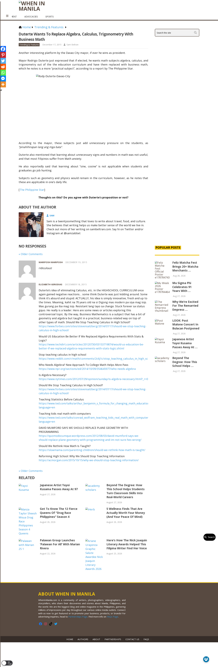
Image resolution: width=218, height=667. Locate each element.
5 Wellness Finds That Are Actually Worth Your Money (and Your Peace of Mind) (125, 513)
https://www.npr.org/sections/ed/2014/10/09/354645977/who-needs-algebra (87, 369)
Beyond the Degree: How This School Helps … (184, 362)
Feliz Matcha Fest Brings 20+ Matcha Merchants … (185, 266)
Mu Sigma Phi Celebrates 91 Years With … (182, 287)
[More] (3, 84)
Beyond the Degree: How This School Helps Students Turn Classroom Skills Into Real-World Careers (125, 491)
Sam (52, 215)
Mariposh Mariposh (51, 262)
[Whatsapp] (3, 73)
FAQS (146, 639)
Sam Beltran (72, 44)
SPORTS (49, 16)
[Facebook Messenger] (3, 78)
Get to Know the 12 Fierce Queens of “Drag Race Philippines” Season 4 (58, 513)
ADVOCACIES (31, 16)
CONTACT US (132, 639)
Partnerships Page (77, 616)
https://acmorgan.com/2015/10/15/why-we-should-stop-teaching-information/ (89, 460)
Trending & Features (29, 44)
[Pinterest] (3, 55)
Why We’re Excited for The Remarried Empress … (185, 306)
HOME (70, 639)
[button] (7, 663)
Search (211, 537)
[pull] (7, 16)
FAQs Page (112, 616)
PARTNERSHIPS (112, 639)
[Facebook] (3, 49)
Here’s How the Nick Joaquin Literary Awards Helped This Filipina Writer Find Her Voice (126, 544)
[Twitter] (3, 61)
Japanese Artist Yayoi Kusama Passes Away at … (185, 343)
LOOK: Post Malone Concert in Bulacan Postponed (185, 324)
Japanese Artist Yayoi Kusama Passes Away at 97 (59, 487)
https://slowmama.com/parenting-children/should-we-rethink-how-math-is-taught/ (92, 450)
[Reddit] (3, 67)
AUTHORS (82, 639)
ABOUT (96, 639)
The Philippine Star (32, 189)
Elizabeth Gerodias (50, 284)
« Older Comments (31, 254)
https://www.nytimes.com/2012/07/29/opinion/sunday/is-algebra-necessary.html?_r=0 (93, 379)
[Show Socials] (206, 659)
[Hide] (1, 90)
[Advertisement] (177, 192)
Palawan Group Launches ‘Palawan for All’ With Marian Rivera (60, 544)
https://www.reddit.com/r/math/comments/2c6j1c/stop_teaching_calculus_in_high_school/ (97, 358)
